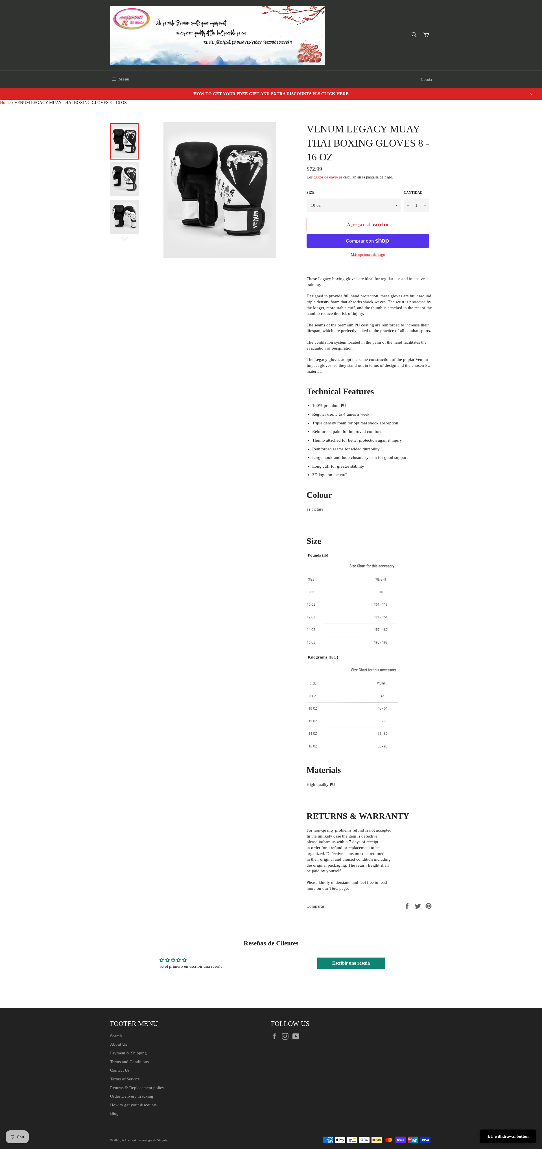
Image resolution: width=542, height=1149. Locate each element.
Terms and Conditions (129, 1061)
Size (310, 193)
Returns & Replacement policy (137, 1087)
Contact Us (120, 1070)
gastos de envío (326, 177)
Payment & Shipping (128, 1053)
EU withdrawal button (508, 1136)
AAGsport (129, 1140)
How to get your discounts (133, 1105)
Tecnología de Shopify (153, 1140)
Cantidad (413, 193)
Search (116, 1036)
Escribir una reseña (351, 963)
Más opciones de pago (368, 254)
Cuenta (426, 79)
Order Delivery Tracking (131, 1096)
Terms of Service (125, 1079)
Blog (114, 1113)
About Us (118, 1044)
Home (5, 102)
